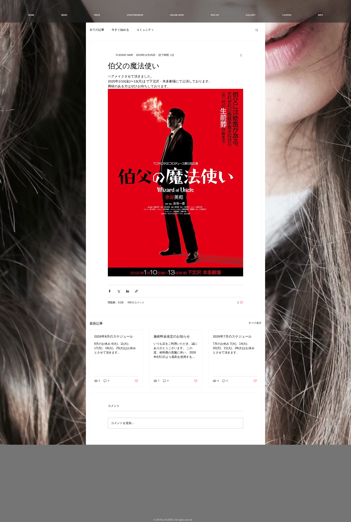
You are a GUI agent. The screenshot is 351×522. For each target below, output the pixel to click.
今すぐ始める (120, 29)
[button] (256, 29)
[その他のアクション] (241, 55)
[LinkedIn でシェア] (127, 291)
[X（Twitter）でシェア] (118, 291)
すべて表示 (255, 322)
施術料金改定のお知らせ (172, 336)
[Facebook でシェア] (109, 291)
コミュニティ (145, 29)
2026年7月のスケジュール (232, 336)
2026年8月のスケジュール (113, 336)
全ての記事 (97, 29)
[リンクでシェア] (136, 291)
